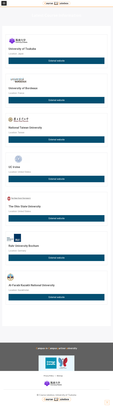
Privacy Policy (49, 376)
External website (57, 60)
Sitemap (60, 376)
